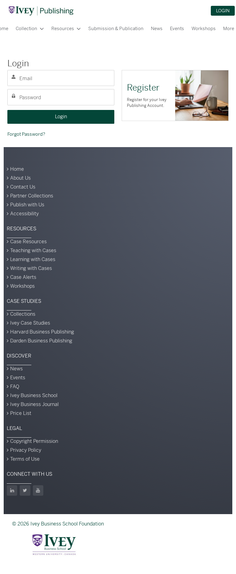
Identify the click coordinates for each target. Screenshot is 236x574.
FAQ (14, 386)
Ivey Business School (33, 395)
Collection (26, 28)
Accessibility (24, 213)
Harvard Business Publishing (42, 332)
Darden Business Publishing (41, 341)
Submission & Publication (116, 28)
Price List (20, 413)
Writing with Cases (31, 268)
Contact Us (22, 187)
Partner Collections (31, 196)
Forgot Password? (26, 134)
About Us (20, 178)
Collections (22, 314)
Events (177, 28)
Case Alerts (23, 277)
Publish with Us (27, 204)
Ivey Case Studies (30, 323)
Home (17, 169)
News (157, 28)
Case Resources (28, 241)
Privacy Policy (25, 450)
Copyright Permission (34, 441)
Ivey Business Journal (34, 404)
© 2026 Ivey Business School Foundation (58, 524)
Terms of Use (25, 459)
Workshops (203, 28)
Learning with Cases (32, 259)
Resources (62, 28)
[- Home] (40, 10)
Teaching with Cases (33, 250)
